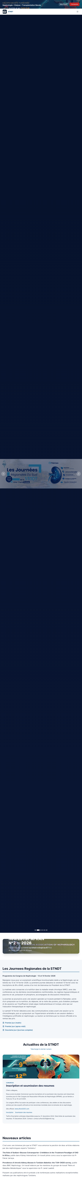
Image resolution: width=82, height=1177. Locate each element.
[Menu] (77, 12)
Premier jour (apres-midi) (15, 1026)
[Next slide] (78, 474)
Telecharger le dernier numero (41, 1049)
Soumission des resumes (23, 1112)
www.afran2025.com (22, 1109)
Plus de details (10, 925)
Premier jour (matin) (13, 1023)
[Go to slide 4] (42, 930)
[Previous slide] (3, 474)
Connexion (74, 4)
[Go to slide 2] (37, 930)
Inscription (9, 1112)
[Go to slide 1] (35, 930)
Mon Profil (63, 4)
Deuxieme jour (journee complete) (19, 1030)
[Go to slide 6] (46, 930)
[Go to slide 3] (40, 930)
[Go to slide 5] (44, 930)
